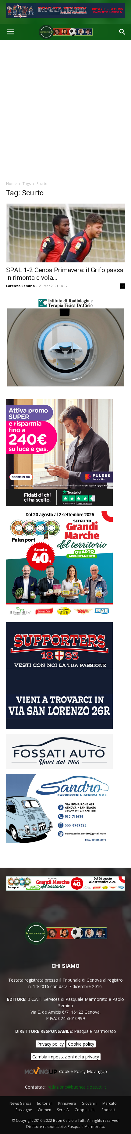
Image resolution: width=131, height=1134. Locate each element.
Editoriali (44, 1103)
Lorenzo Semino (20, 285)
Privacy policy (50, 1044)
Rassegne (24, 1109)
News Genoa (20, 1103)
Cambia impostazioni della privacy (65, 1057)
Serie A (63, 1109)
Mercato (109, 1103)
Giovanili (89, 1103)
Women (44, 1109)
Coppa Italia (85, 1109)
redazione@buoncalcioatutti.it (77, 1087)
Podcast (108, 1109)
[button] (10, 32)
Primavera (67, 1103)
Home (11, 183)
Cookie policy (81, 1044)
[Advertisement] (65, 108)
